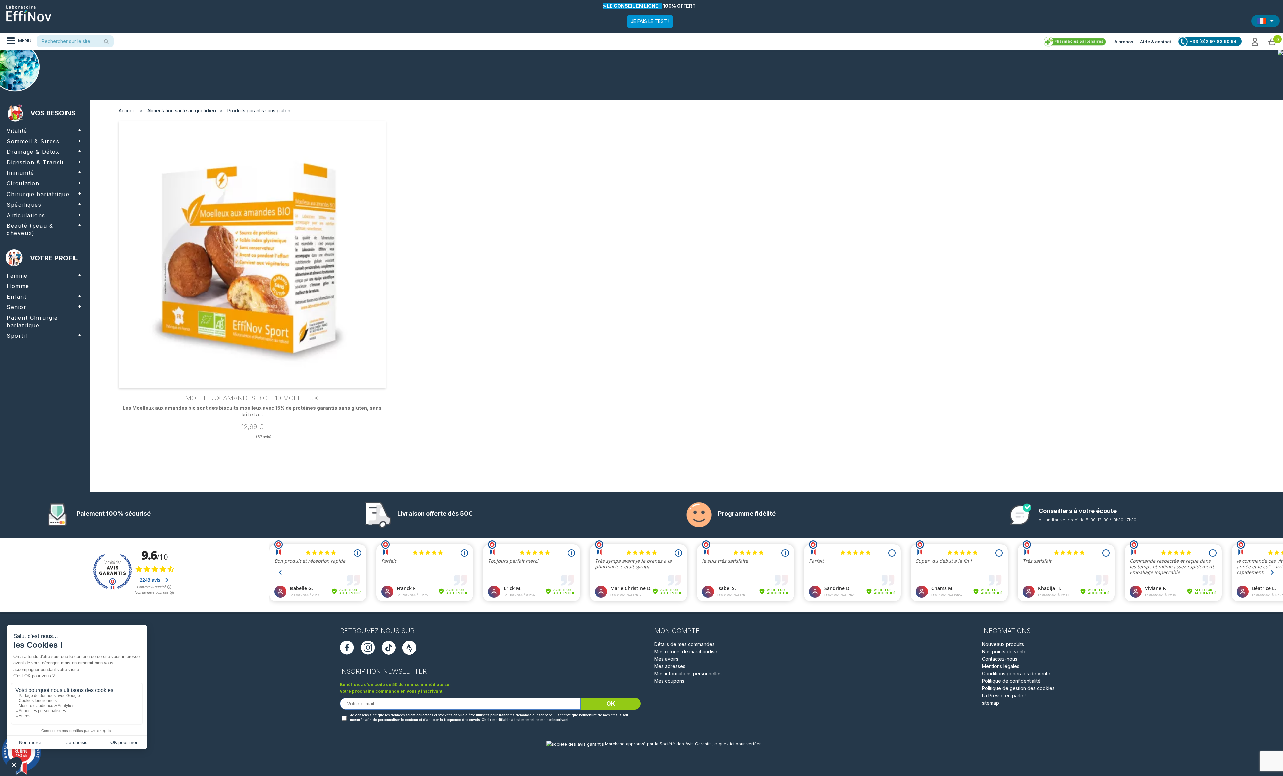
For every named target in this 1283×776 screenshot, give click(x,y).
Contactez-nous (999, 659)
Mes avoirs (666, 659)
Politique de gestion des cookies (1018, 688)
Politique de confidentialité (1011, 681)
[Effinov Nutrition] (28, 11)
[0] (1272, 41)
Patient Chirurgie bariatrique (32, 321)
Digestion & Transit (35, 162)
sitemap (990, 703)
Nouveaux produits (1003, 644)
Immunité (20, 172)
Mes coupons (669, 681)
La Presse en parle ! (1004, 695)
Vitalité (17, 130)
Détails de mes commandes (684, 644)
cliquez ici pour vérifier (737, 743)
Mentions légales (1000, 666)
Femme (17, 275)
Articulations (26, 215)
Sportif (17, 335)
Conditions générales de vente (1016, 673)
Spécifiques (24, 204)
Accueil (127, 110)
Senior (17, 307)
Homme (18, 286)
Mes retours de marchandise (685, 651)
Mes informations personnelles (688, 673)
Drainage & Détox (33, 151)
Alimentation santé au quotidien (181, 110)
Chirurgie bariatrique (38, 194)
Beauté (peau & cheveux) (30, 229)
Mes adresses (669, 666)
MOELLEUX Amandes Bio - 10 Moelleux (251, 398)
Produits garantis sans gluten (258, 110)
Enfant (17, 296)
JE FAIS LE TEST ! (650, 21)
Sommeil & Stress (33, 141)
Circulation (23, 183)
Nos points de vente (1004, 651)
